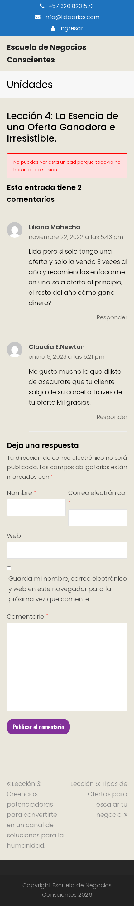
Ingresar (71, 28)
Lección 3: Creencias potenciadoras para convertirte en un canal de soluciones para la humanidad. (35, 814)
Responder (112, 317)
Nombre (21, 492)
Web (14, 535)
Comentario (27, 616)
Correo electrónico (96, 497)
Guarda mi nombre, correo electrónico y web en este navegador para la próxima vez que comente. (67, 588)
